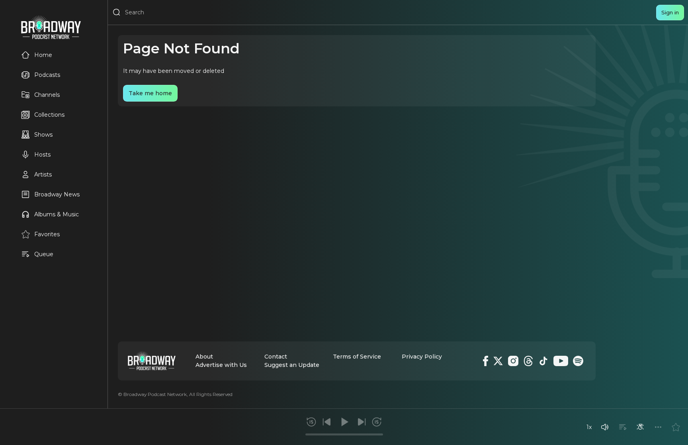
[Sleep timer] (640, 427)
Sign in (670, 12)
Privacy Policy (422, 356)
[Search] (116, 12)
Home (43, 55)
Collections (49, 114)
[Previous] (326, 421)
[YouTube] (560, 361)
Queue (43, 254)
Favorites (47, 234)
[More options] (658, 427)
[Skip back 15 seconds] (311, 421)
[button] (604, 427)
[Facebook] (485, 361)
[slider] (344, 434)
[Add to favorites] (675, 427)
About (204, 356)
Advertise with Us (221, 365)
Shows (43, 134)
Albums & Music (56, 214)
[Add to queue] (622, 427)
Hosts (42, 154)
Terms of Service (357, 356)
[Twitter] (498, 361)
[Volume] (604, 427)
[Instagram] (513, 361)
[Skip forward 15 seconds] (376, 421)
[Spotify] (578, 361)
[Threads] (528, 361)
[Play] (344, 421)
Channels (47, 94)
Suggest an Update (291, 365)
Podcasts (47, 74)
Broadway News (57, 194)
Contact (275, 356)
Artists (43, 174)
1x (589, 427)
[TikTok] (543, 361)
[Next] (361, 421)
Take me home (150, 93)
